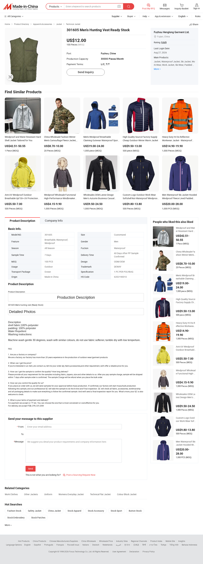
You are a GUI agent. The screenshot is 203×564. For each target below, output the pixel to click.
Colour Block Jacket (127, 494)
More (156, 68)
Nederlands (107, 544)
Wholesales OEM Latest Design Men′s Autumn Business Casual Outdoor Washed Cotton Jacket (185, 396)
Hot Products (23, 541)
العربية (118, 544)
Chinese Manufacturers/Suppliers (63, 541)
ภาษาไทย (153, 544)
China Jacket (54, 510)
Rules (197, 16)
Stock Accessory (96, 510)
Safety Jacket (34, 510)
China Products (39, 541)
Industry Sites (122, 541)
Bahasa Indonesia (189, 544)
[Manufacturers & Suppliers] (20, 6)
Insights (181, 541)
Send (30, 468)
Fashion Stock (14, 510)
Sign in (196, 8)
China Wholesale (88, 541)
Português (48, 544)
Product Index (156, 541)
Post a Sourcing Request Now (79, 474)
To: (22, 434)
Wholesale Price (106, 541)
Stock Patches (38, 517)
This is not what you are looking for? (43, 474)
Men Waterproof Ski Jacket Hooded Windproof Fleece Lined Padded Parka (185, 443)
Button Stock (135, 510)
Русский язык (73, 544)
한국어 (127, 544)
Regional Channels (139, 541)
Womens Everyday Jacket (71, 494)
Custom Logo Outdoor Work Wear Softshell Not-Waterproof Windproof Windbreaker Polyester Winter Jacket (186, 419)
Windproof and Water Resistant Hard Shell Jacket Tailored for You (185, 229)
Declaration (134, 551)
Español (37, 544)
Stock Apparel (74, 510)
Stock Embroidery (16, 517)
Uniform (48, 494)
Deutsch (95, 544)
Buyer (130, 16)
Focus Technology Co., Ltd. (80, 551)
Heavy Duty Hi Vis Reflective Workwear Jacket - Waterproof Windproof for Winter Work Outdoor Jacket (186, 324)
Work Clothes (11, 494)
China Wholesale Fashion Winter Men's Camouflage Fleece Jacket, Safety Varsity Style (185, 253)
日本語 (136, 544)
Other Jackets (31, 494)
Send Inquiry (86, 72)
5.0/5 (164, 42)
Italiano (85, 544)
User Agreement (119, 551)
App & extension (163, 16)
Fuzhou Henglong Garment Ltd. (171, 32)
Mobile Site (170, 541)
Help (145, 16)
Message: (19, 441)
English (27, 544)
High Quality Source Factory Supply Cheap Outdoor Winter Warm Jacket (185, 301)
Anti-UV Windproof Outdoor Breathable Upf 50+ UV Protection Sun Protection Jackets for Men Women (185, 348)
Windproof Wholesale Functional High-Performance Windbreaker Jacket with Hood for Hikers (186, 372)
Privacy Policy (149, 551)
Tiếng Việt (174, 544)
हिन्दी (144, 544)
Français (60, 544)
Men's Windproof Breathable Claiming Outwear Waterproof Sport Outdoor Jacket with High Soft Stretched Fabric (186, 277)
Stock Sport (116, 510)
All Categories (14, 16)
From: (20, 426)
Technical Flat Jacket (100, 494)
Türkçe (163, 544)
